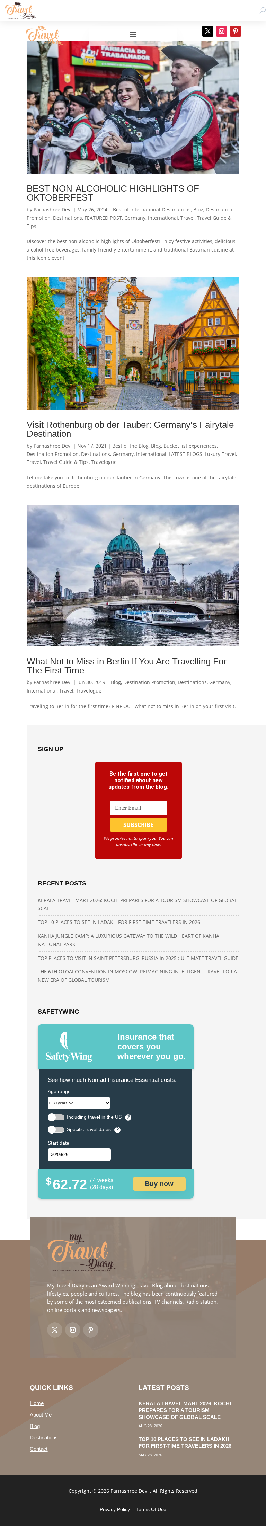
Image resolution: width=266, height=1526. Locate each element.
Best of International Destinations (152, 209)
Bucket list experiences (190, 445)
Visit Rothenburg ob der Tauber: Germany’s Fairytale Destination (130, 429)
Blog (198, 209)
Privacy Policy (115, 1509)
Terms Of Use (151, 1509)
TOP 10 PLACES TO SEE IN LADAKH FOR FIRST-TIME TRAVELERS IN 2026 (119, 922)
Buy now (159, 1184)
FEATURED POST (103, 217)
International (163, 217)
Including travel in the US (94, 1117)
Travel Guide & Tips (66, 462)
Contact (38, 1449)
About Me (41, 1415)
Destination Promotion (53, 454)
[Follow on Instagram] (221, 31)
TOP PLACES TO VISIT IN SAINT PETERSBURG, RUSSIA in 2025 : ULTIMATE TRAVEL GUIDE (138, 958)
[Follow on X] (207, 31)
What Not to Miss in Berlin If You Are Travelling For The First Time (127, 666)
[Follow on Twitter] (54, 1330)
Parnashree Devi (53, 209)
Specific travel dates (89, 1129)
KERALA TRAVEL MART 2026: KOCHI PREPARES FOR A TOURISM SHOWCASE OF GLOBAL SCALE (185, 1410)
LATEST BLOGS (185, 454)
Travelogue (104, 462)
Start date (58, 1142)
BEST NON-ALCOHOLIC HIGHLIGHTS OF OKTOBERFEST (113, 193)
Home (37, 1403)
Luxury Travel (220, 454)
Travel (187, 217)
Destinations (67, 217)
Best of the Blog (130, 445)
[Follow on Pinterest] (235, 31)
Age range (59, 1091)
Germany (134, 217)
